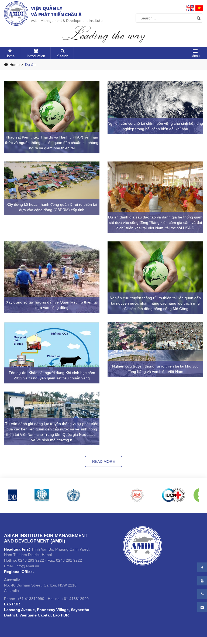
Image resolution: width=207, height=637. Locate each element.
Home (10, 56)
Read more (103, 461)
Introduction (36, 56)
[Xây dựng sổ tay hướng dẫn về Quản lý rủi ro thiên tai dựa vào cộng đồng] (51, 277)
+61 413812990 (30, 598)
